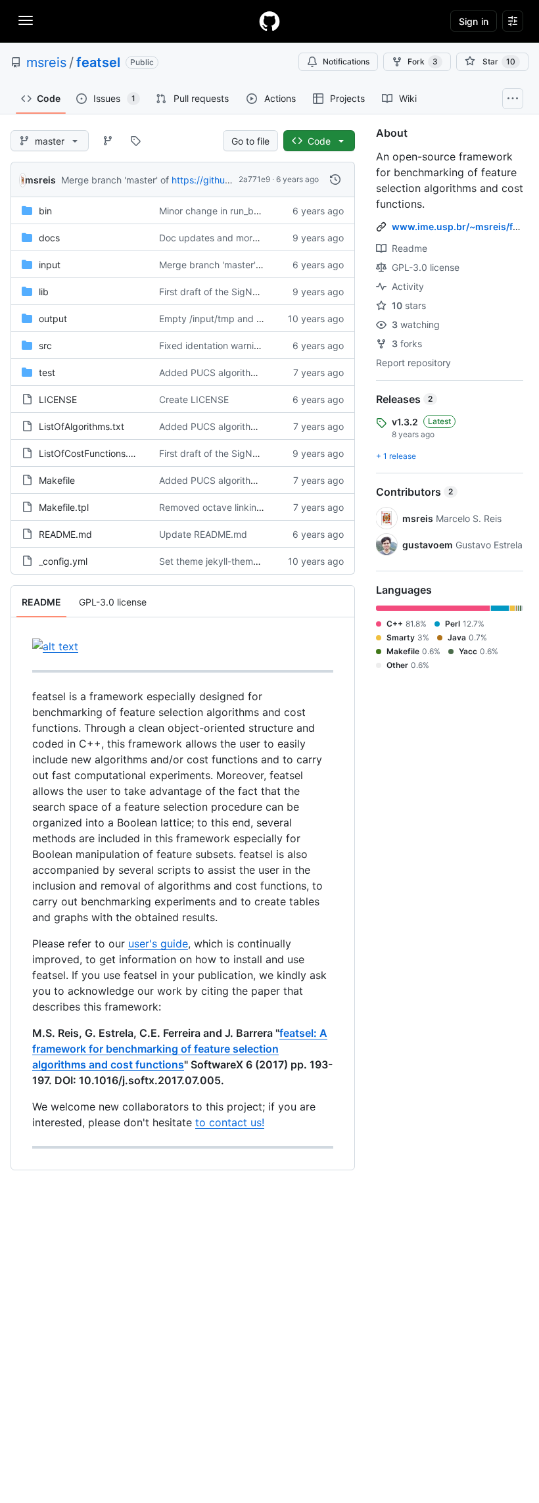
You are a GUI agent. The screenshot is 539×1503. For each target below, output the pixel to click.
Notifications (346, 61)
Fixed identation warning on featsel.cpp (244, 345)
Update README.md (203, 534)
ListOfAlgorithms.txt (81, 426)
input (49, 264)
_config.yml (63, 561)
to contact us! (229, 1122)
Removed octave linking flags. (224, 507)
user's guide (158, 943)
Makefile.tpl (64, 507)
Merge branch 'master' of (115, 179)
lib (44, 291)
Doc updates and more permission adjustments (260, 237)
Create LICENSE (194, 399)
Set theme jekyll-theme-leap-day (230, 561)
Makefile (57, 480)
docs (49, 237)
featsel (98, 62)
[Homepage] (269, 21)
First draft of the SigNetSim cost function (247, 291)
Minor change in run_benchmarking (234, 210)
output (53, 318)
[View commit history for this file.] (335, 179)
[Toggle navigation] (25, 20)
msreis (46, 62)
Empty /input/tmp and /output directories (247, 318)
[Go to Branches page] (108, 140)
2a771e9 (254, 179)
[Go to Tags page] (135, 140)
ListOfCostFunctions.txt (89, 453)
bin (45, 210)
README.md (65, 534)
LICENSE (58, 399)
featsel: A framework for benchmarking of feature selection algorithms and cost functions (179, 1048)
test (47, 372)
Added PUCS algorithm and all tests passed (253, 372)
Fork (423, 61)
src (45, 345)
